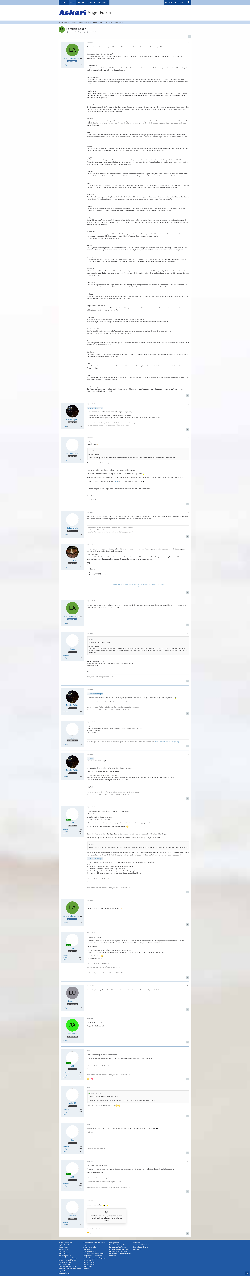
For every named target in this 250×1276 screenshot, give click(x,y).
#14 (188, 986)
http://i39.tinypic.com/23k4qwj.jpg (167, 742)
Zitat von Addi (96, 1093)
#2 (188, 404)
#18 (188, 1124)
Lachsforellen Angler (75, 32)
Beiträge (65, 65)
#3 (188, 438)
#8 (188, 689)
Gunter (91, 759)
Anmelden (168, 2)
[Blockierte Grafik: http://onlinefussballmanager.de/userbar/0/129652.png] (138, 584)
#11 (188, 807)
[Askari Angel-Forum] (125, 13)
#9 (188, 722)
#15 (188, 1018)
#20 (188, 1200)
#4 (188, 512)
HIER (116, 481)
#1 (188, 43)
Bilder (64, 834)
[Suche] (188, 2)
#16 (188, 1050)
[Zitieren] (187, 395)
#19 (188, 1161)
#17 (188, 1087)
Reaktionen (66, 655)
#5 (188, 545)
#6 (188, 601)
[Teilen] (189, 36)
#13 (188, 933)
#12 (188, 900)
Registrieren (179, 2)
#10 (188, 754)
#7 (188, 633)
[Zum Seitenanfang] (247, 1273)
